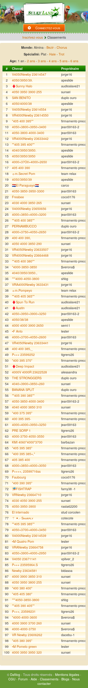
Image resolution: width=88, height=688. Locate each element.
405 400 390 (21, 167)
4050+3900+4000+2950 (29, 553)
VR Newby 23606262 (27, 635)
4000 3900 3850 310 (27, 576)
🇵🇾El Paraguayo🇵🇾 (25, 185)
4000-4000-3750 (24, 629)
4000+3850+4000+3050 (29, 465)
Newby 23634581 (24, 570)
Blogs (65, 679)
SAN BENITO (21, 97)
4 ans (53, 61)
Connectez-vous (47, 28)
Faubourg (19, 477)
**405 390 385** (23, 395)
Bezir (50, 47)
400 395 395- (21, 419)
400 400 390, (21, 238)
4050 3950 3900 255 (27, 92)
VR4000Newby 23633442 (30, 138)
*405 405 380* (22, 594)
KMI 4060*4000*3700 (27, 442)
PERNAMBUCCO (24, 226)
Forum (23, 679)
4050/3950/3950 (23, 156)
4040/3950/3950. (24, 150)
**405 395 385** (23, 524)
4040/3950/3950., (24, 273)
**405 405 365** (23, 296)
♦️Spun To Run (23, 302)
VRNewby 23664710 (26, 494)
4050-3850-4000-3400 (28, 401)
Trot (61, 54)
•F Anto (17, 331)
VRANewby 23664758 (27, 547)
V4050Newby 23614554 (29, 109)
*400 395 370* (22, 360)
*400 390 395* (22, 483)
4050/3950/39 (22, 179)
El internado (20, 512)
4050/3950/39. (22, 80)
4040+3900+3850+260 (28, 383)
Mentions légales (67, 674)
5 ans (63, 61)
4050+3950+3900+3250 (29, 313)
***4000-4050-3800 (25, 278)
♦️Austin (18, 308)
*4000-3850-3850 (24, 267)
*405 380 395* (22, 640)
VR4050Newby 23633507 (30, 249)
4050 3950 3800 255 (27, 582)
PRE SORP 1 (21, 430)
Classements (49, 679)
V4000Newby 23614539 (29, 535)
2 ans (31, 61)
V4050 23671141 (24, 559)
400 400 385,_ (22, 348)
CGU (11, 679)
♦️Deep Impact (23, 366)
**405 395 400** (23, 144)
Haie (52, 54)
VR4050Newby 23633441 (30, 343)
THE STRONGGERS (27, 378)
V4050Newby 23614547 (29, 74)
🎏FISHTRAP (21, 489)
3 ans (42, 61)
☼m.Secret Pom (23, 173)
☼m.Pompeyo (22, 290)
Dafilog (15, 674)
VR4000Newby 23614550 (30, 115)
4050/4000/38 (22, 103)
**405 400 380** (23, 261)
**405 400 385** (23, 220)
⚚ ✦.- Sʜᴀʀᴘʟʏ (22, 518)
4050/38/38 (20, 319)
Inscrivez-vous (32, 37)
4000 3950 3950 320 (27, 652)
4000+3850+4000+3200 (29, 214)
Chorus (62, 47)
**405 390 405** (23, 605)
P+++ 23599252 (23, 354)
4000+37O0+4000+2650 (29, 162)
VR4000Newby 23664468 (30, 255)
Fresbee (18, 197)
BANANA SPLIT (23, 389)
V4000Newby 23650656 (29, 208)
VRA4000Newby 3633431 (30, 284)
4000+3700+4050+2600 (29, 337)
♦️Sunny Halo (22, 86)
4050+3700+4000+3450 (29, 529)
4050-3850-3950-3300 (28, 191)
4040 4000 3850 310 (27, 407)
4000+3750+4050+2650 (29, 232)
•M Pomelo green (24, 646)
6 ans (74, 61)
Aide (34, 679)
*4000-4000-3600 (24, 617)
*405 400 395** (22, 121)
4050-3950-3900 (24, 506)
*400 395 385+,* (23, 454)
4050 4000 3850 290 (27, 243)
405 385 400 (21, 459)
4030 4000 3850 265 (27, 203)
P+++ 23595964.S (25, 564)
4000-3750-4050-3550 (28, 436)
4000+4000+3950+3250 (29, 424)
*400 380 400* (22, 588)
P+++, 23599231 (24, 611)
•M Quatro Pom (23, 541)
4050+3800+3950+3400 (29, 127)
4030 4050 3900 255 (27, 500)
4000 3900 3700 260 (27, 623)
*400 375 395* (22, 413)
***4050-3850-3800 (25, 600)
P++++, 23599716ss (26, 471)
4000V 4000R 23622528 (29, 372)
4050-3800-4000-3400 (28, 132)
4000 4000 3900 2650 (28, 325)
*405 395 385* (22, 448)
